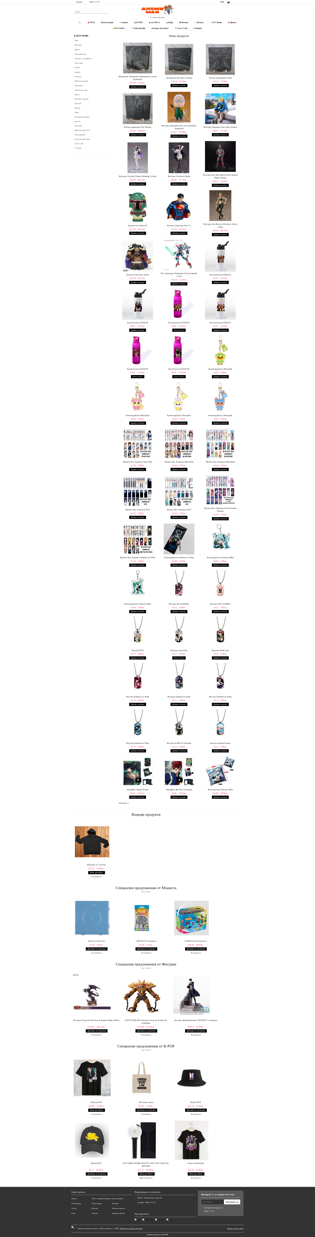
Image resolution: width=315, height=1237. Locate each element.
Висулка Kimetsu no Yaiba (137, 697)
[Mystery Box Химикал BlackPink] (179, 443)
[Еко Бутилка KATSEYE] (220, 256)
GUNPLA (155, 22)
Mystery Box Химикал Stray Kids (137, 462)
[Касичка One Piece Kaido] (138, 256)
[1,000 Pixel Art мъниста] (142, 918)
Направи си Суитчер (96, 865)
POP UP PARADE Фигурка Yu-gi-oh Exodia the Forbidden (146, 1021)
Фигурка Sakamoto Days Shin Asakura (220, 127)
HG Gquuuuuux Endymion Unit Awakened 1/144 (179, 274)
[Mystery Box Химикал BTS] (138, 491)
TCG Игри (217, 22)
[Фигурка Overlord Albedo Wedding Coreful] (138, 158)
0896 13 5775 (95, 2)
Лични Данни (117, 1199)
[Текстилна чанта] (141, 1078)
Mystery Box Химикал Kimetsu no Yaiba (137, 557)
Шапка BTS (195, 1102)
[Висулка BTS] (138, 632)
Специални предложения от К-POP (146, 1046)
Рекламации (76, 1203)
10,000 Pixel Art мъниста (196, 941)
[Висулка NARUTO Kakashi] (179, 725)
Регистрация (97, 1203)
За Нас (74, 1208)
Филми (184, 22)
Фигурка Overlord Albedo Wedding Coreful (138, 176)
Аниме (125, 22)
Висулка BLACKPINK (179, 604)
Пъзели (200, 22)
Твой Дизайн (139, 28)
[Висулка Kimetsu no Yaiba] (138, 678)
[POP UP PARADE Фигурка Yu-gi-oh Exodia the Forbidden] (141, 996)
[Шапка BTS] (191, 1078)
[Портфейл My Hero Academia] (179, 771)
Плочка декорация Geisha (220, 78)
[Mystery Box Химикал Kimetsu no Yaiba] (138, 539)
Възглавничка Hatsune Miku (220, 790)
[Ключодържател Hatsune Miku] (220, 539)
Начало (74, 1199)
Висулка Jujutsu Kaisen (220, 743)
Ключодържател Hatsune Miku (220, 557)
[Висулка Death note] (220, 632)
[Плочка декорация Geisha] (220, 59)
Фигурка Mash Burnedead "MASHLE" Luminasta (195, 1020)
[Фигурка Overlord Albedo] (179, 158)
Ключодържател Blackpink (220, 369)
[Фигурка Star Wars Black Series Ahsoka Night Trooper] (220, 156)
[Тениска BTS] (92, 1078)
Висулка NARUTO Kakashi (179, 743)
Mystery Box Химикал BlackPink (179, 462)
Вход (73, 1213)
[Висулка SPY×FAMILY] (220, 585)
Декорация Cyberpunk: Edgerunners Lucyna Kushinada (138, 77)
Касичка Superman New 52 (179, 226)
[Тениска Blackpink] (191, 1140)
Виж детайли (179, 330)
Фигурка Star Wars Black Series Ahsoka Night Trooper (220, 176)
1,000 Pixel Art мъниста (146, 941)
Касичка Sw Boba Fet (137, 226)
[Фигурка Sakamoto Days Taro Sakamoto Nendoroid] (179, 107)
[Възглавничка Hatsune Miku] (220, 771)
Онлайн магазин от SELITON (157, 1235)
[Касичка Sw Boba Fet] (138, 207)
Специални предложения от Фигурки (146, 964)
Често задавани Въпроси (101, 1199)
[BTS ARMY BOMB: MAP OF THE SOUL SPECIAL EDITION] (141, 1140)
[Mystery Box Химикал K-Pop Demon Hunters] (220, 490)
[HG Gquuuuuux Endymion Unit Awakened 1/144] (179, 255)
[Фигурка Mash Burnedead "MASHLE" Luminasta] (191, 996)
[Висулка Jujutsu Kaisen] (220, 725)
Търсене (95, 1213)
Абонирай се (124, 803)
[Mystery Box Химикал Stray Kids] (138, 443)
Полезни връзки (118, 1208)
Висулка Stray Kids (179, 650)
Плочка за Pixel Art (96, 941)
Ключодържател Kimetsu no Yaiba (179, 557)
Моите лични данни (235, 1229)
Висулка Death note (220, 650)
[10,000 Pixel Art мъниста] (191, 918)
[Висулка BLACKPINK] (179, 585)
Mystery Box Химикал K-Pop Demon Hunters (220, 509)
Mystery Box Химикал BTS (138, 510)
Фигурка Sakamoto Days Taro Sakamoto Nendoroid (179, 127)
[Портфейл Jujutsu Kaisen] (138, 771)
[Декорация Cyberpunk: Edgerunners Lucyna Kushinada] (138, 58)
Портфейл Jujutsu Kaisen (138, 790)
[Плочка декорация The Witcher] (138, 109)
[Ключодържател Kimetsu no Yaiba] (179, 539)
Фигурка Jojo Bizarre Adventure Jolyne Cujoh (220, 225)
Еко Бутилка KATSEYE (220, 275)
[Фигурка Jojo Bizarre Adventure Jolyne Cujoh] (220, 206)
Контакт (95, 1208)
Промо (233, 22)
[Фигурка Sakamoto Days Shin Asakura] (220, 109)
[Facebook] (236, 2)
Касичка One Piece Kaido (137, 275)
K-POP (139, 22)
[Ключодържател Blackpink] (220, 350)
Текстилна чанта (146, 1102)
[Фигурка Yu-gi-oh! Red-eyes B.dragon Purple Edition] (92, 996)
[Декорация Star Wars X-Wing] (179, 59)
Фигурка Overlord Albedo (179, 176)
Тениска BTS (96, 1102)
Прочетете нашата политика (131, 1229)
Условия (115, 1203)
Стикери (198, 28)
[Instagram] (239, 2)
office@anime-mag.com (153, 1198)
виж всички (146, 892)
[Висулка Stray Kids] (179, 632)
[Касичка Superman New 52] (179, 207)
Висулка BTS (138, 650)
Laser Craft (182, 28)
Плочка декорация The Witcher (137, 127)
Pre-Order (120, 28)
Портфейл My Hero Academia (179, 790)
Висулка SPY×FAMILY (220, 604)
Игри (170, 22)
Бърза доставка (161, 28)
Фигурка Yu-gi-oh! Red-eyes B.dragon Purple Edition (96, 1020)
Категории (108, 22)
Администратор (118, 1213)
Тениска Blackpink (195, 1163)
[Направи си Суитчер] (92, 841)
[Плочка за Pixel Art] (92, 918)
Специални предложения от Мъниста (146, 888)
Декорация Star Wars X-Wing (179, 78)
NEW (92, 22)
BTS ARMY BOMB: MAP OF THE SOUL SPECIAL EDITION (146, 1164)
